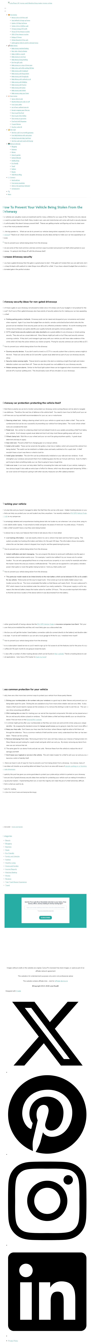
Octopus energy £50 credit (19, 29)
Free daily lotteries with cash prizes (22, 135)
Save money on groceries (19, 118)
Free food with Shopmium (19, 121)
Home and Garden (17, 827)
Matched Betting (11, 872)
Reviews (8, 879)
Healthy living (15, 161)
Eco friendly (15, 163)
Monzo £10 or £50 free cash (20, 17)
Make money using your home (20, 93)
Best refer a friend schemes (19, 51)
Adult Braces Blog (17, 175)
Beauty (14, 172)
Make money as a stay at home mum (22, 65)
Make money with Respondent (20, 74)
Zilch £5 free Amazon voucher (20, 34)
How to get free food (18, 113)
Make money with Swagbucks (20, 76)
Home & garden (16, 155)
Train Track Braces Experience (16, 882)
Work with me (16, 180)
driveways (6, 235)
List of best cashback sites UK (20, 107)
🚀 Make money (12, 45)
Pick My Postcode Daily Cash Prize (21, 138)
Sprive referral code (17, 99)
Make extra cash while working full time (23, 68)
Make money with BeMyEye (19, 82)
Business (14, 149)
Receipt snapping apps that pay (21, 110)
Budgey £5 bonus (17, 37)
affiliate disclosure (61, 981)
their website (59, 654)
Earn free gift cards (17, 62)
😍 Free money (12, 15)
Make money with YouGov (19, 85)
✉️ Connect (11, 177)
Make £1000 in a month (18, 54)
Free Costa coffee (17, 104)
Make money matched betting (20, 48)
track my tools (41, 657)
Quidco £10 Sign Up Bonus (19, 23)
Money (14, 152)
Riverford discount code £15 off (21, 102)
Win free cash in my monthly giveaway (22, 132)
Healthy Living (10, 863)
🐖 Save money (12, 96)
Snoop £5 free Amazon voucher (21, 32)
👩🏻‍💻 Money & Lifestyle (14, 144)
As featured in (16, 189)
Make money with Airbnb (19, 90)
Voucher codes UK (17, 127)
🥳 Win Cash (12, 130)
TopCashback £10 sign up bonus (21, 20)
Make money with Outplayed (20, 71)
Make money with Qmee (18, 88)
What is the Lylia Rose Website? (21, 186)
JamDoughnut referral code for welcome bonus (25, 43)
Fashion (14, 169)
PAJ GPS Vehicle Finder (45, 624)
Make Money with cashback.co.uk (21, 79)
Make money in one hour (19, 57)
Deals (7, 850)
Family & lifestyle (16, 158)
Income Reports (11, 869)
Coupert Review (16, 124)
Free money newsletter (18, 183)
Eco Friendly (9, 853)
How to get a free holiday (19, 116)
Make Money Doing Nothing (20, 60)
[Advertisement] (45, 285)
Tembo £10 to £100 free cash (20, 26)
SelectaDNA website (34, 720)
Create (18, 991)
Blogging (14, 146)
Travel (13, 166)
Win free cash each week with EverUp (22, 141)
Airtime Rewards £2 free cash (20, 40)
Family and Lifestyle (12, 856)
